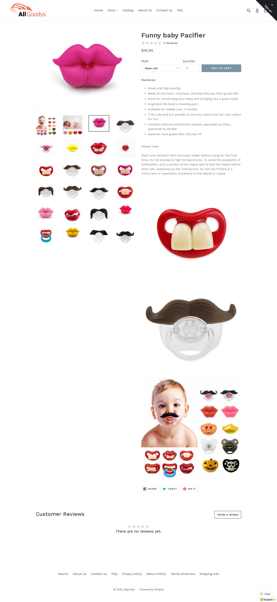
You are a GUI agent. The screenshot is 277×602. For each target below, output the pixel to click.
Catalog (127, 10)
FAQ (180, 10)
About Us (145, 10)
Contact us (164, 10)
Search (63, 574)
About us (79, 574)
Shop (114, 10)
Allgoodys (129, 589)
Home (98, 10)
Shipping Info (209, 574)
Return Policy (156, 574)
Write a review (227, 514)
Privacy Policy (132, 574)
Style (144, 61)
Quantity (189, 61)
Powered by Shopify (152, 589)
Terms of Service (183, 574)
